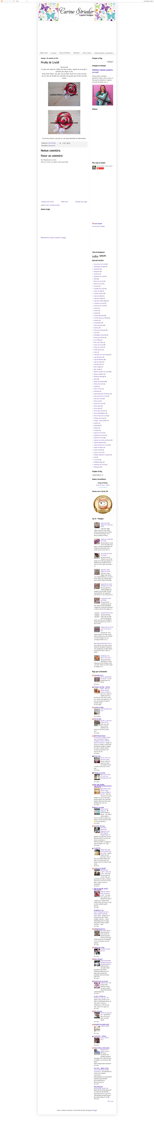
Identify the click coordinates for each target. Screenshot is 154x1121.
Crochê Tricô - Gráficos (100, 1036)
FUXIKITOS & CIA (98, 910)
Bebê (95, 279)
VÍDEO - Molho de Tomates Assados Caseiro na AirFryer (106, 690)
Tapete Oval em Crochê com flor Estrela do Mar (107, 629)
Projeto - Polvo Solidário (100, 420)
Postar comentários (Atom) (53, 205)
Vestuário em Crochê (99, 464)
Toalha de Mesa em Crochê (101, 445)
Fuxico (95, 352)
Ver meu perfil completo (98, 226)
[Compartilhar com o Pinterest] (69, 143)
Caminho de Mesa (99, 293)
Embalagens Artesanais (100, 335)
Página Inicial (43, 53)
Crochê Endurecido (99, 315)
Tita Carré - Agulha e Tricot (101, 1068)
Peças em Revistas (65, 53)
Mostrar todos (110, 1101)
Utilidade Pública (98, 462)
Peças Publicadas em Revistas (102, 394)
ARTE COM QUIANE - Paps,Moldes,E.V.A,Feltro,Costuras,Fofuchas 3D (103, 786)
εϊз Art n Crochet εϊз (100, 996)
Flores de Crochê (98, 345)
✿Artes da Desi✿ (99, 807)
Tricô (95, 457)
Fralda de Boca (98, 350)
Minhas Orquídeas (99, 374)
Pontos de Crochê (98, 403)
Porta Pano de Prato (99, 411)
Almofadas (97, 269)
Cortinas (96, 310)
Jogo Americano (98, 357)
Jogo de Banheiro (98, 359)
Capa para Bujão (98, 296)
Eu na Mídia (97, 340)
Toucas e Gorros (98, 452)
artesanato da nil (98, 675)
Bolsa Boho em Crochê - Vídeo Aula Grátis (106, 871)
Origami (96, 386)
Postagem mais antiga (81, 202)
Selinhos (96, 428)
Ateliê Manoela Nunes (99, 736)
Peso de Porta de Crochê (100, 396)
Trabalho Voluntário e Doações (102, 455)
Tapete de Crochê (98, 438)
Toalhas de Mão (98, 450)
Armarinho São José (99, 826)
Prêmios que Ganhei (99, 418)
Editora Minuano (98, 959)
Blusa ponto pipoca (106, 930)
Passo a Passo (98, 389)
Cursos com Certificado (102, 487)
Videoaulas (76, 53)
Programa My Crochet (107, 613)
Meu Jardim (97, 369)
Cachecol (96, 286)
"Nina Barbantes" (98, 1087)
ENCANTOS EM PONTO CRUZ (101, 1024)
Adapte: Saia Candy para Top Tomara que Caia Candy (106, 851)
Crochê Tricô (97, 848)
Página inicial (64, 202)
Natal (95, 379)
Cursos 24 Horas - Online (102, 485)
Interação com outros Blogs (101, 354)
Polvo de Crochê (98, 398)
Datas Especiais (98, 325)
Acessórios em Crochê (100, 264)
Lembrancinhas (51, 145)
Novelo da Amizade (99, 381)
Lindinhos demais (105, 1026)
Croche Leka (97, 756)
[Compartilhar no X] (66, 143)
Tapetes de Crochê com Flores (102, 440)
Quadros (96, 423)
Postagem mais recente (47, 202)
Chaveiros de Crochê (99, 306)
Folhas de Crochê (98, 347)
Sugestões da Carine (99, 435)
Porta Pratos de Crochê (100, 416)
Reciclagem (97, 425)
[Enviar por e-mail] (63, 143)
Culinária (96, 320)
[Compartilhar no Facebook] (68, 143)
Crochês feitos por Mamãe (101, 318)
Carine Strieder (52, 143)
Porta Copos (97, 408)
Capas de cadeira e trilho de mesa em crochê (105, 893)
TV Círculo (96, 460)
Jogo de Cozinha (98, 362)
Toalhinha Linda (105, 983)
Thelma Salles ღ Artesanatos (102, 1048)
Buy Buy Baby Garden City (101, 1088)
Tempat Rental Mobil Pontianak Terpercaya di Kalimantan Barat (106, 962)
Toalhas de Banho (98, 447)
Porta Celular (97, 406)
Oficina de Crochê (98, 384)
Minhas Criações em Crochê (101, 372)
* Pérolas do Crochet (99, 773)
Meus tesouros (98, 1011)
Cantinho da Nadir (99, 707)
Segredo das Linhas (99, 947)
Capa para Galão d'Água (100, 301)
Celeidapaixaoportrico (99, 929)
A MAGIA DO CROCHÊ (100, 868)
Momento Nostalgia (99, 376)
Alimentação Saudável (100, 266)
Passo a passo (87, 53)
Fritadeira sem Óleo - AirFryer (102, 687)
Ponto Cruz (97, 401)
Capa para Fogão (98, 298)
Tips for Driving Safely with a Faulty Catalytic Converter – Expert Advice (101, 913)
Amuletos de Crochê (99, 276)
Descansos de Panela (99, 330)
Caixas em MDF (98, 291)
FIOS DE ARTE (97, 719)
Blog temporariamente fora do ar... (103, 643)
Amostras (96, 274)
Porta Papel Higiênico (99, 413)
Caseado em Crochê (99, 303)
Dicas (95, 332)
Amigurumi (96, 271)
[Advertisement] (77, 24)
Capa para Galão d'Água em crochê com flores (107, 524)
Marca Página (97, 367)
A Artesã (53, 53)
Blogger (95, 1110)
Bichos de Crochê (98, 281)
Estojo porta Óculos (99, 337)
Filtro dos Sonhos (98, 342)
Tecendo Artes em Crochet (101, 981)
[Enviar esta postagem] (60, 143)
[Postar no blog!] (65, 143)
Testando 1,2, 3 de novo (100, 998)
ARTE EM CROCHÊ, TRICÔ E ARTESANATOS (101, 889)
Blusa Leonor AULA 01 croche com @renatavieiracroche (106, 776)
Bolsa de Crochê (98, 284)
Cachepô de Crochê (99, 288)
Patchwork (97, 391)
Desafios (96, 328)
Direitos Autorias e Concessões (104, 53)
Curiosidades (97, 323)
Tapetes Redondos (99, 442)
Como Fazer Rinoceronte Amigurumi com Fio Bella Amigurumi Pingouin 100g (105, 831)
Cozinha (96, 313)
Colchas (96, 308)
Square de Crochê (99, 433)
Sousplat (96, 430)
